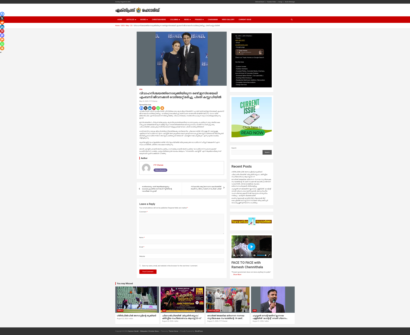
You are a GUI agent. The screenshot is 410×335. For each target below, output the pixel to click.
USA (140, 89)
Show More (237, 274)
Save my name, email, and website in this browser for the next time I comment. (170, 266)
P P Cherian (153, 101)
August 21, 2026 (212, 321)
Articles (130, 20)
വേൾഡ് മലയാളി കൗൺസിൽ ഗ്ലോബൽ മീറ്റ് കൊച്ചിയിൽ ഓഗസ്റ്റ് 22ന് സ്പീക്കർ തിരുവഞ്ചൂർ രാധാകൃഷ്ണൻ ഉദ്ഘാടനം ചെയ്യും (249, 200)
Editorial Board (259, 2)
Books (143, 20)
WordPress (199, 331)
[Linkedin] (150, 108)
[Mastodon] (2, 35)
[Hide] (1, 52)
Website (142, 256)
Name (142, 238)
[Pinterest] (154, 108)
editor (131, 318)
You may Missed (125, 283)
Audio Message (290, 2)
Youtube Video (271, 2)
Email (141, 247)
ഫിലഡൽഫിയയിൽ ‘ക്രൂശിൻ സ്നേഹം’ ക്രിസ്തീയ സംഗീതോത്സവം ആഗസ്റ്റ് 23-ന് (181, 317)
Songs (280, 2)
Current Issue (245, 20)
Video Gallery (228, 20)
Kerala (120, 310)
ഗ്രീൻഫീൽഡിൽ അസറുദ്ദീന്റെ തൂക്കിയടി (246, 172)
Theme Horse (173, 331)
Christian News (159, 20)
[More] (162, 108)
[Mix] (2, 40)
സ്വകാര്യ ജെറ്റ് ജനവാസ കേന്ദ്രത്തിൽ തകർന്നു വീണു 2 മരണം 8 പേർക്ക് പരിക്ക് (206, 188)
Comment (143, 212)
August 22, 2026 (122, 318)
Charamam (213, 20)
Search (233, 148)
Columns (174, 20)
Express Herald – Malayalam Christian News (143, 331)
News (186, 20)
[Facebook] (141, 108)
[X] (145, 108)
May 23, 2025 (143, 101)
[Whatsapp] (158, 108)
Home (119, 20)
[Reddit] (2, 22)
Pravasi (198, 20)
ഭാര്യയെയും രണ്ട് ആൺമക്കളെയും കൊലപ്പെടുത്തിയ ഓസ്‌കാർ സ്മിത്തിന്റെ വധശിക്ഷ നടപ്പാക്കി (157, 189)
